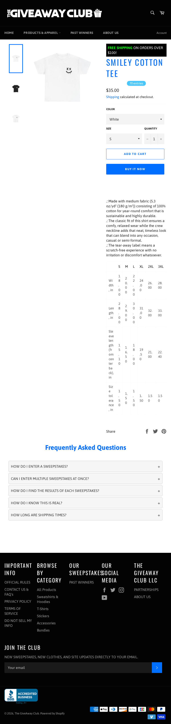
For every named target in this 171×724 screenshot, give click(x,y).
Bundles (43, 630)
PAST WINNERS (82, 33)
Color (110, 109)
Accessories (46, 623)
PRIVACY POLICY (17, 601)
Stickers (43, 616)
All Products (46, 590)
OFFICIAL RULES (17, 582)
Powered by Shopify (52, 713)
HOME (9, 33)
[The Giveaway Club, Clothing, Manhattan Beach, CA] (21, 696)
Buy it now (135, 169)
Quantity (150, 128)
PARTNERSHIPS (146, 590)
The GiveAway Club (27, 713)
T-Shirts (43, 609)
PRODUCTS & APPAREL (41, 33)
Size (108, 128)
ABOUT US (111, 33)
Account (162, 33)
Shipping (112, 97)
